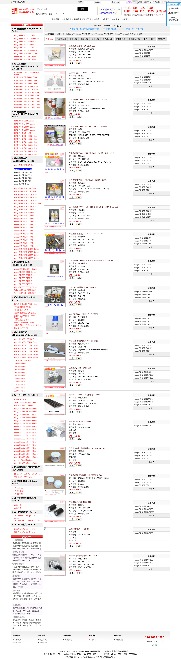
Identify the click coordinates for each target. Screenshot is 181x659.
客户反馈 (156, 2)
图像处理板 (25, 608)
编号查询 (105, 19)
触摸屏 (24, 620)
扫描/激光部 (107, 39)
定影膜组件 (28, 593)
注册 (140, 2)
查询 (83, 9)
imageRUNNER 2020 (142, 80)
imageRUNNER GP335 (23, 178)
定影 (50, 14)
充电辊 (35, 546)
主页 (14, 2)
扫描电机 (34, 569)
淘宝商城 (125, 19)
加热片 (34, 596)
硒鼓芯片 (25, 548)
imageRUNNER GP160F (23, 172)
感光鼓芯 (27, 546)
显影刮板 (35, 581)
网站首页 (55, 19)
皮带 (19, 625)
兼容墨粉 (25, 543)
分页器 (38, 555)
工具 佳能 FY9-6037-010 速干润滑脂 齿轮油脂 (88, 99)
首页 (58, 34)
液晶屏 (31, 620)
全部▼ (151, 59)
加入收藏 (165, 2)
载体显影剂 (35, 543)
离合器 (26, 623)
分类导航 (65, 19)
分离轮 (31, 555)
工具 (145, 39)
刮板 (34, 579)
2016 (56, 14)
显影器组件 (20, 581)
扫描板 (37, 572)
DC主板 (15, 608)
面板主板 (35, 611)
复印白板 (16, 569)
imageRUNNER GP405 (23, 181)
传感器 (18, 623)
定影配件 (37, 599)
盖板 (30, 625)
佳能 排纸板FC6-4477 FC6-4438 (82, 73)
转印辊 (20, 587)
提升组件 (34, 558)
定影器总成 (17, 593)
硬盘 (23, 613)
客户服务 (175, 8)
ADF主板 (26, 611)
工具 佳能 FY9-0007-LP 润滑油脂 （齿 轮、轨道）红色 (91, 153)
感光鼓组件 (17, 546)
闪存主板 (16, 613)
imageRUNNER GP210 (23, 175)
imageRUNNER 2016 (142, 77)
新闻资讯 (85, 19)
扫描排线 (29, 572)
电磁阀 (33, 623)
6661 (62, 14)
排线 (35, 625)
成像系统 (84, 39)
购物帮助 (75, 19)
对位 (28, 560)
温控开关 (23, 599)
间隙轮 (15, 584)
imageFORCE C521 (142, 110)
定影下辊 (17, 596)
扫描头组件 (17, 567)
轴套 (30, 599)
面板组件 (16, 620)
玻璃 (37, 567)
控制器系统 (120, 39)
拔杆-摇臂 (25, 558)
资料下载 (95, 19)
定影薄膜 (26, 596)
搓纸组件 (16, 555)
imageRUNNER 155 (142, 53)
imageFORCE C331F (143, 104)
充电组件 (23, 584)
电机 (39, 623)
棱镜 (32, 567)
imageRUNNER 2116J (143, 83)
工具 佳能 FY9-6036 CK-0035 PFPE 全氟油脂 (88, 126)
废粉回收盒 (35, 548)
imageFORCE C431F (143, 107)
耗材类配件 (61, 39)
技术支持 (175, 13)
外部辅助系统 (134, 39)
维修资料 (162, 39)
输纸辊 (16, 558)
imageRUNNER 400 (21, 184)
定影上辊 (38, 593)
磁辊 (28, 581)
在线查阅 (115, 19)
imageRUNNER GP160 (23, 169)
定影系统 (95, 39)
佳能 (38, 14)
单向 (23, 560)
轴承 (25, 625)
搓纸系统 (73, 39)
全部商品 (49, 39)
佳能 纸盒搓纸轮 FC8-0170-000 (82, 46)
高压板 (18, 611)
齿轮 (14, 625)
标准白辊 (25, 569)
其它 (153, 39)
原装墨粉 (16, 543)
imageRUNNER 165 (142, 56)
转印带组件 (33, 584)
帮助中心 (147, 2)
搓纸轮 (44, 14)
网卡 (28, 613)
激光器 (26, 567)
